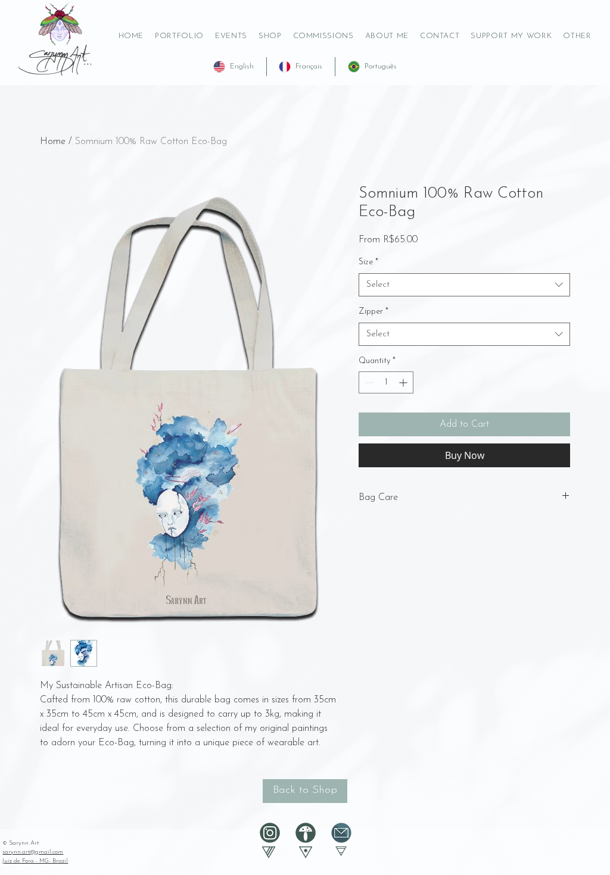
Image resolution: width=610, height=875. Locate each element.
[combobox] (464, 284)
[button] (511, 36)
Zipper (373, 311)
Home (53, 141)
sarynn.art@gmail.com (32, 852)
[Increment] (404, 382)
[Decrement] (367, 382)
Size (368, 262)
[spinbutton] (386, 382)
